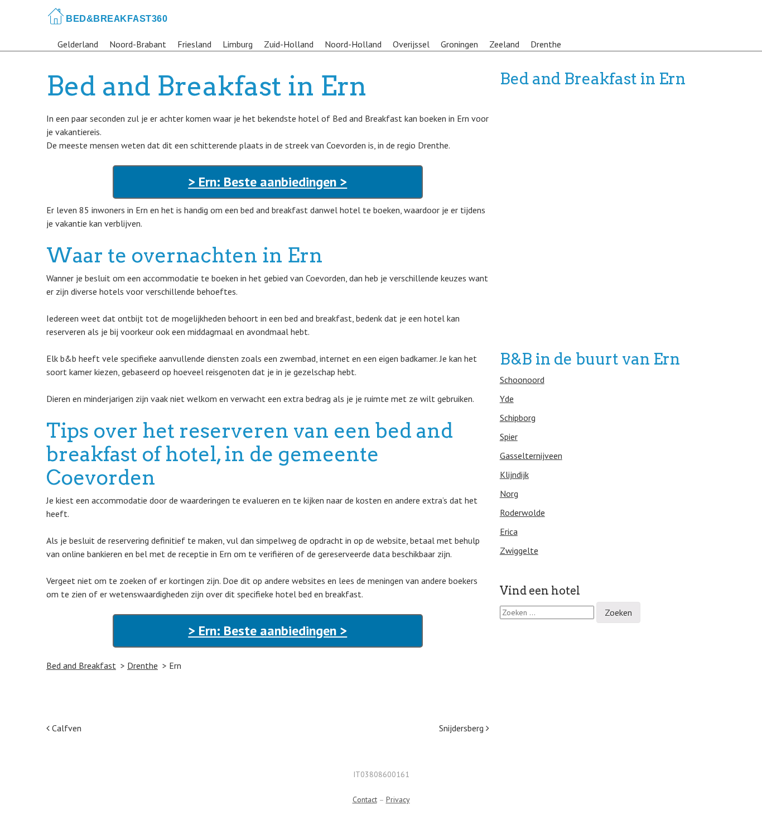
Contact (365, 799)
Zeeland (504, 44)
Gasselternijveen (531, 455)
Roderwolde (522, 512)
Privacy (398, 799)
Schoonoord (522, 379)
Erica (509, 531)
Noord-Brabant (137, 44)
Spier (509, 436)
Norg (509, 493)
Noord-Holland (353, 44)
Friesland (194, 44)
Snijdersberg (462, 728)
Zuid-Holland (289, 44)
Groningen (459, 44)
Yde (507, 398)
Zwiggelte (519, 550)
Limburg (238, 44)
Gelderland (77, 44)
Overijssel (411, 44)
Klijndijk (514, 474)
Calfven (65, 728)
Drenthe (545, 44)
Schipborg (518, 417)
